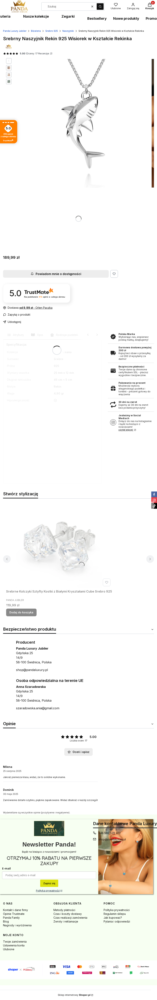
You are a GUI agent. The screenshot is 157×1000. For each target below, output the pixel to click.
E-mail (6, 868)
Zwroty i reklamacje (65, 921)
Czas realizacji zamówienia (70, 917)
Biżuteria (36, 30)
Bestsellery (97, 18)
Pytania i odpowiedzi (117, 921)
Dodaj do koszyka (21, 612)
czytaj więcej (126, 429)
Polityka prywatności (48, 890)
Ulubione (8, 949)
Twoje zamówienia (15, 941)
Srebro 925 (51, 30)
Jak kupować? (113, 917)
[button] (100, 6)
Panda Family (11, 917)
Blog (6, 921)
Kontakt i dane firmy (15, 910)
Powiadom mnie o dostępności (58, 274)
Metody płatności (64, 910)
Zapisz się (49, 883)
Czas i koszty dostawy (67, 913)
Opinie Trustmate (14, 913)
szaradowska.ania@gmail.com (37, 708)
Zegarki (68, 16)
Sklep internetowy (74, 994)
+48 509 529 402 (109, 833)
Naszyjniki (68, 30)
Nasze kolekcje (36, 16)
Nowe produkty (126, 18)
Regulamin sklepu (115, 913)
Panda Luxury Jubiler (14, 30)
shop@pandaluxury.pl (32, 670)
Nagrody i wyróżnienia (17, 925)
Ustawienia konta (14, 945)
